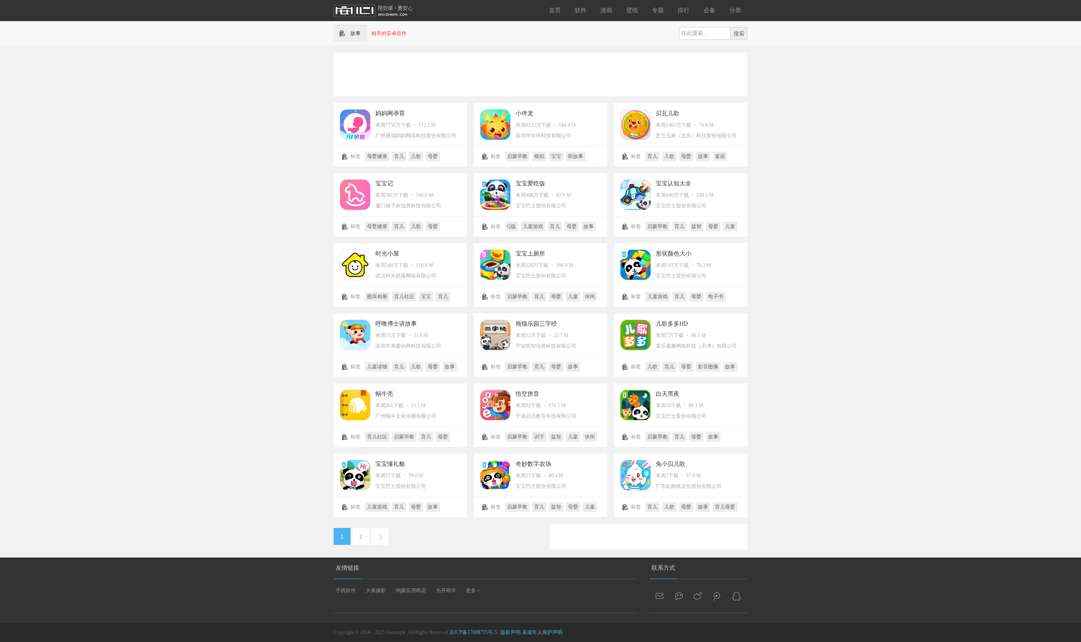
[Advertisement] (540, 73)
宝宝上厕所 (530, 253)
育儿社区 (404, 296)
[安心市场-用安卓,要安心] (374, 19)
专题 (658, 10)
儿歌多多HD (672, 324)
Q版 (511, 226)
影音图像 (708, 367)
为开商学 (446, 590)
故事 (703, 156)
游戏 (606, 10)
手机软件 (346, 590)
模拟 (539, 156)
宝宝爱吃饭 (530, 183)
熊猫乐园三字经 (536, 324)
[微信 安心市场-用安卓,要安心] (679, 596)
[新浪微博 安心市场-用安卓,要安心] (698, 596)
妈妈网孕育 (390, 113)
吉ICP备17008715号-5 (473, 632)
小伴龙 (524, 113)
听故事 (575, 156)
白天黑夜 (667, 394)
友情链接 (347, 568)
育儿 (399, 156)
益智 (696, 226)
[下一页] (380, 536)
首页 (555, 10)
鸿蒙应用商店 (411, 590)
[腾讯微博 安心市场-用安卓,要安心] (717, 596)
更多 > (473, 590)
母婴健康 (377, 156)
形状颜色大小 (673, 253)
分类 (735, 10)
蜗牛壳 (384, 394)
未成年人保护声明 (542, 632)
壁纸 (632, 10)
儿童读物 (377, 367)
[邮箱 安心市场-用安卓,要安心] (660, 596)
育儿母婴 (725, 507)
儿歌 (416, 156)
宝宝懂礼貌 (390, 464)
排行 (684, 10)
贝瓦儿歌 (667, 113)
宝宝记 (384, 183)
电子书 (715, 296)
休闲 (590, 296)
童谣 (720, 156)
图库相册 (377, 296)
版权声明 (510, 632)
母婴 (433, 156)
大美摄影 (376, 590)
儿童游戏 (533, 226)
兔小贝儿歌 (670, 464)
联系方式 (663, 568)
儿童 (730, 226)
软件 (581, 10)
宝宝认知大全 (673, 183)
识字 (539, 437)
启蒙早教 (517, 156)
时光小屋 (387, 253)
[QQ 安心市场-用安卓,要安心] (736, 596)
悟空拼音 (527, 394)
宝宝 (556, 156)
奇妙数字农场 (533, 464)
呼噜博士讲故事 (396, 324)
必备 (709, 10)
